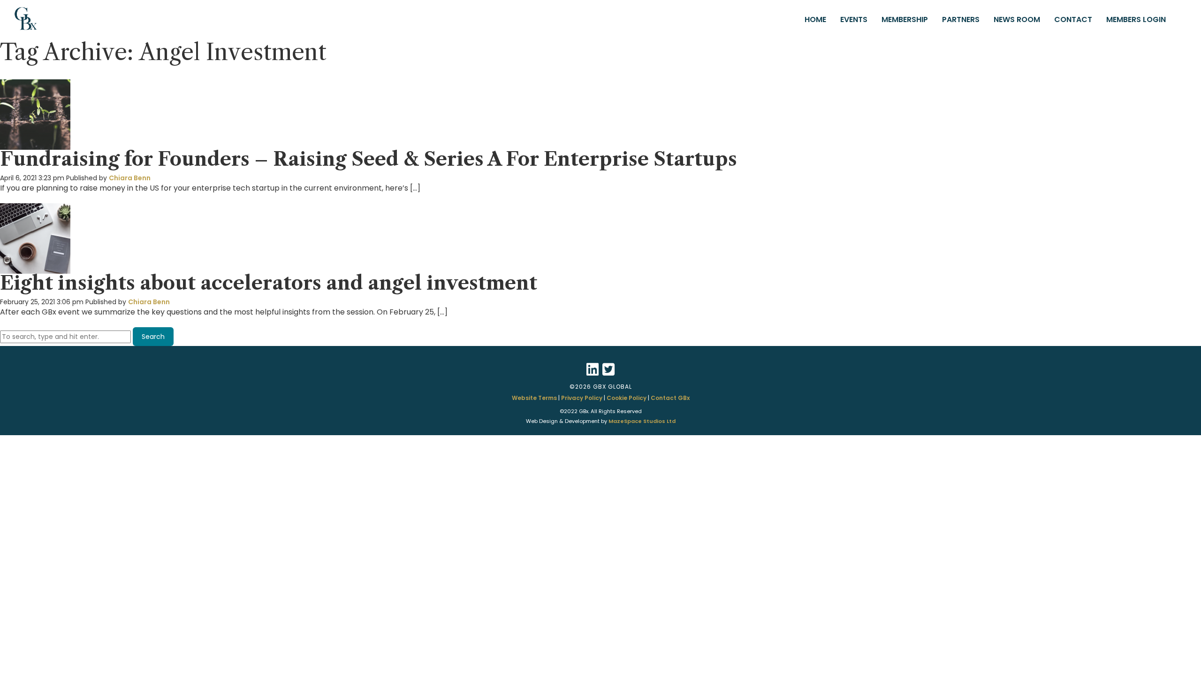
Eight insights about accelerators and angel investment (271, 282)
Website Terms (534, 398)
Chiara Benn (130, 178)
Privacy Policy (581, 398)
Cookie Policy (626, 398)
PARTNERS (961, 19)
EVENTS (853, 19)
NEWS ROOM (1017, 19)
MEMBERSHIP (905, 19)
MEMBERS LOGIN (1136, 19)
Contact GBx (670, 398)
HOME (815, 19)
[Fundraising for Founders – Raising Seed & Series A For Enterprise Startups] (35, 145)
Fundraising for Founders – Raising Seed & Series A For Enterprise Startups (368, 158)
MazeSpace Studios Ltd (642, 421)
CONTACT (1073, 19)
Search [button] (153, 336)
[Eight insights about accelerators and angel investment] (35, 269)
